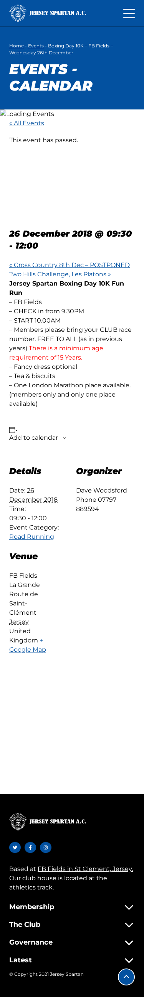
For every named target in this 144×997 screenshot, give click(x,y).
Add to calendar (33, 437)
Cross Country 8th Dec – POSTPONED (69, 265)
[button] (126, 976)
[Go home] (47, 13)
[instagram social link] (45, 847)
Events (36, 46)
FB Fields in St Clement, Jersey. (85, 869)
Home (16, 46)
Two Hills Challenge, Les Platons (60, 274)
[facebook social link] (30, 847)
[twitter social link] (15, 847)
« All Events (26, 123)
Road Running (31, 536)
